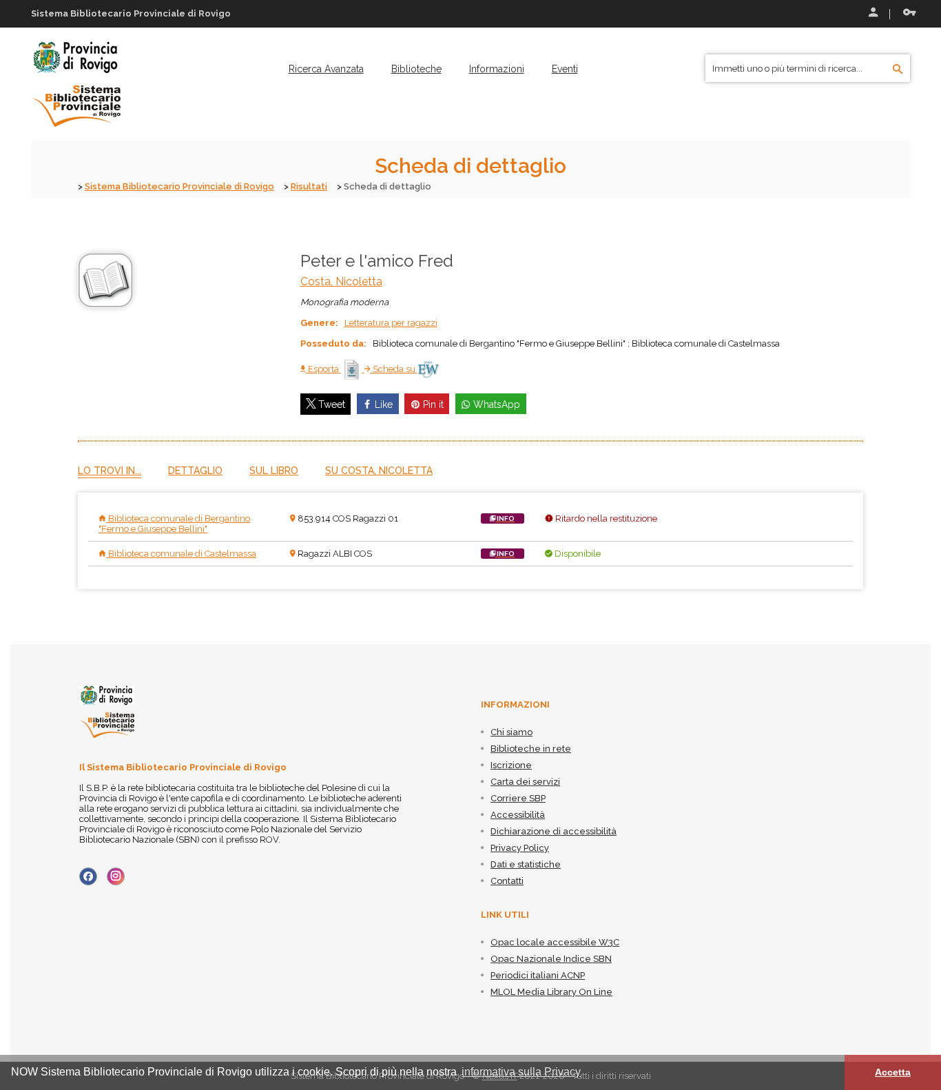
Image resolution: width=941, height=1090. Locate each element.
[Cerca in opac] (898, 69)
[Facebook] (88, 876)
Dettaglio (195, 470)
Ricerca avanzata (326, 68)
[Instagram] (116, 876)
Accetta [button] (893, 1072)
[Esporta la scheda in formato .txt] (352, 369)
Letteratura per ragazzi (390, 323)
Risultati (309, 186)
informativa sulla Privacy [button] (521, 1072)
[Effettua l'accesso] (872, 14)
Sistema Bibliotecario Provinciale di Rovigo (179, 186)
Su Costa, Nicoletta (379, 470)
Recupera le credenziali (906, 14)
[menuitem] (326, 69)
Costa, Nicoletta (341, 281)
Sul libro (273, 470)
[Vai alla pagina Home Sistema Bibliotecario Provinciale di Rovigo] (76, 83)
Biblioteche (416, 68)
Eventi (565, 68)
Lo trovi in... (109, 470)
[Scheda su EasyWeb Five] (428, 369)
